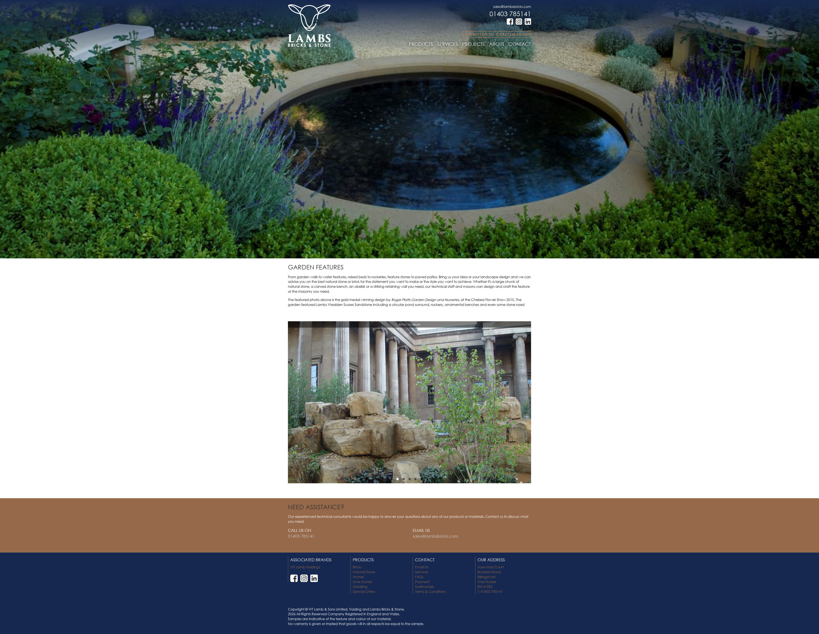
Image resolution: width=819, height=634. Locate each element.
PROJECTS (473, 44)
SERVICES (447, 44)
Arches (358, 577)
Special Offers (364, 591)
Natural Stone (364, 572)
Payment (422, 581)
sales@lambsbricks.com (512, 6)
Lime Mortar (362, 581)
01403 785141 (510, 13)
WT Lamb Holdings (305, 567)
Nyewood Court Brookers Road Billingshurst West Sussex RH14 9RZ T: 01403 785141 (491, 579)
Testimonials (424, 586)
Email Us (421, 567)
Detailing (360, 586)
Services (421, 572)
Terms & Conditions (430, 591)
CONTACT (519, 44)
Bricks (357, 567)
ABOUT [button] (496, 44)
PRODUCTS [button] (421, 44)
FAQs (419, 577)
